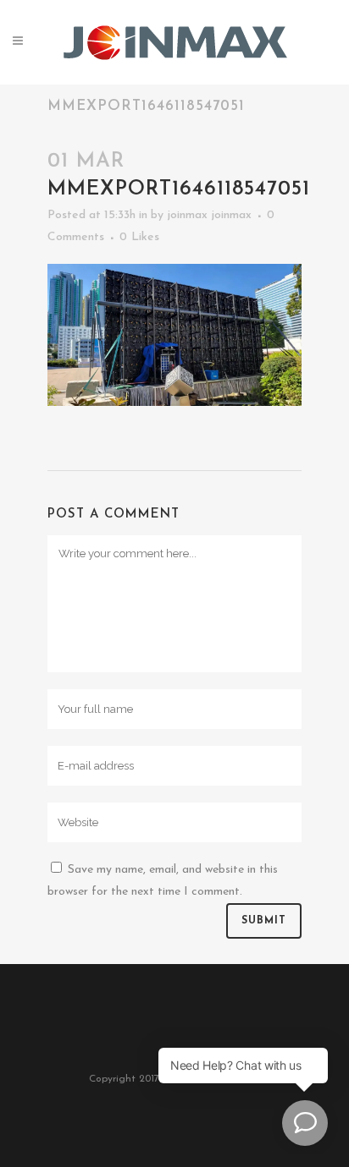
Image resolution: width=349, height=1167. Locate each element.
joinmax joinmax (209, 215)
